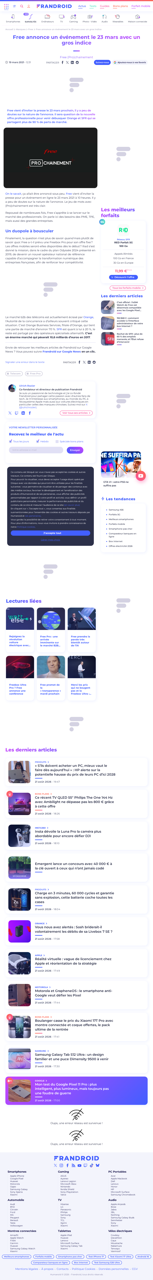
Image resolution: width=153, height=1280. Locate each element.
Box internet (116, 541)
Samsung (66, 1215)
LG (62, 1207)
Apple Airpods (118, 1204)
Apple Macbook (119, 1178)
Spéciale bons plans (71, 441)
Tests (92, 6)
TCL (62, 1220)
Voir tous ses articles (75, 412)
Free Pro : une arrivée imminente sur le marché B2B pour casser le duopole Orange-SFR (50, 641)
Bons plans (120, 6)
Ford (12, 1212)
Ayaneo (64, 1178)
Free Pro (35, 373)
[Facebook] (67, 1165)
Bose (113, 1207)
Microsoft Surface (120, 1192)
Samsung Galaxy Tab (71, 1246)
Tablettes (64, 1231)
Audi (12, 1204)
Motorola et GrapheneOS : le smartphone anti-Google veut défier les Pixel (73, 993)
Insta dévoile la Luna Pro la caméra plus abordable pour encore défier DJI (68, 834)
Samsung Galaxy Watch (22, 1248)
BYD (12, 1207)
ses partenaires (33, 516)
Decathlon (116, 1238)
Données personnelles (114, 1269)
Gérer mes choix (50, 539)
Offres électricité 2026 (121, 546)
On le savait (13, 193)
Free (30, 29)
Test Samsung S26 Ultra (107, 1262)
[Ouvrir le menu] (6, 6)
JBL (113, 1212)
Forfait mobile (140, 6)
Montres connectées (22, 1231)
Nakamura (116, 1246)
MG (12, 1215)
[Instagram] (61, 1165)
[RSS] (73, 1165)
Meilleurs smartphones (121, 519)
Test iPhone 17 (96, 1256)
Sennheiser (116, 1220)
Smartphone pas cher (120, 528)
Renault (14, 1220)
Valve (63, 1194)
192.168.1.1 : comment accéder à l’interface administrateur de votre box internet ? (130, 322)
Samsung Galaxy (19, 1189)
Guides (104, 6)
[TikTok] (91, 1165)
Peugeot (14, 1217)
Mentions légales (26, 1269)
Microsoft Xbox (68, 1184)
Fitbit (13, 1240)
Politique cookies (26, 527)
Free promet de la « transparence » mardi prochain (50, 689)
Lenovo (114, 1184)
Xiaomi (13, 1194)
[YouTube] (79, 1165)
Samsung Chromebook (123, 1194)
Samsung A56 (116, 509)
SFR (59, 329)
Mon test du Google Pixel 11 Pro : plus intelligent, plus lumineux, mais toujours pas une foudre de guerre (72, 1088)
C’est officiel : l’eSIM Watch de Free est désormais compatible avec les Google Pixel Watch (129, 307)
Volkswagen (16, 1225)
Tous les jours (21, 441)
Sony (63, 1217)
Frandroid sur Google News (62, 351)
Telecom (15, 373)
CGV (135, 1269)
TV (60, 1200)
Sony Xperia (16, 1192)
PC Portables (117, 1171)
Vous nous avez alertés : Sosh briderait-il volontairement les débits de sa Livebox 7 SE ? (74, 929)
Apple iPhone (17, 1176)
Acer (113, 1176)
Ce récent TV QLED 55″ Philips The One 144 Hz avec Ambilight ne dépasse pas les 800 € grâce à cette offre (74, 802)
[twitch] (16, 413)
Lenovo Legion (68, 1181)
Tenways (115, 1248)
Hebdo (44, 441)
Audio (112, 1200)
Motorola (15, 1184)
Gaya (113, 1240)
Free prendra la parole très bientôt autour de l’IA (80, 641)
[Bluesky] (97, 1165)
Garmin (14, 1243)
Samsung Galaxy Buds (122, 1217)
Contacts (63, 1269)
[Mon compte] (28, 6)
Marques (21, 29)
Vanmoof (115, 1251)
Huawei (14, 1181)
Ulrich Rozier (27, 385)
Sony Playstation (69, 1192)
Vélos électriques (120, 1231)
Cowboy (115, 1235)
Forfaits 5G (114, 514)
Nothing (115, 1215)
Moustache (116, 1243)
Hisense (65, 1204)
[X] (55, 1165)
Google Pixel (16, 1178)
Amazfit (14, 1235)
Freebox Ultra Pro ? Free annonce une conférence (17, 689)
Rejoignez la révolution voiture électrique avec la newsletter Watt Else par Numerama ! (19, 641)
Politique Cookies (83, 1269)
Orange (88, 317)
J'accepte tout (52, 533)
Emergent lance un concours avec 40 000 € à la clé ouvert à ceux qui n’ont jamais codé (73, 866)
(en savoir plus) (72, 505)
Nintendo (65, 1186)
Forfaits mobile (117, 524)
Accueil (9, 29)
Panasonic (66, 1209)
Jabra (113, 1209)
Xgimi (64, 1223)
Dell (113, 1181)
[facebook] (29, 413)
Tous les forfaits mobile (126, 288)
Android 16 (143, 1256)
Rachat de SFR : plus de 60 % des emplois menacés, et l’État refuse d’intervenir (130, 338)
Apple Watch (17, 1238)
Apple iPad (66, 1235)
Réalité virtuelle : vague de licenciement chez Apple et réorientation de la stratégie (73, 961)
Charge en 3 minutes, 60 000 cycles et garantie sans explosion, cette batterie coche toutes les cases (74, 897)
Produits (41, 762)
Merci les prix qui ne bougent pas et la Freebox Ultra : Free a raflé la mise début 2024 (81, 689)
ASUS (63, 1176)
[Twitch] (85, 1165)
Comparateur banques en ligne (50, 1262)
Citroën (14, 1209)
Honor (114, 1186)
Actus (82, 6)
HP (112, 1189)
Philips (64, 1212)
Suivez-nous (102, 62)
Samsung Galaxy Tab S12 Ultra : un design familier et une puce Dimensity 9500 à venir (71, 1057)
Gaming (63, 1171)
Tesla (12, 1223)
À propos (47, 1269)
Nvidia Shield (67, 1189)
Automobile (16, 1200)
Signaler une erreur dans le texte (25, 362)
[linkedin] (23, 413)
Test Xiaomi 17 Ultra (120, 1256)
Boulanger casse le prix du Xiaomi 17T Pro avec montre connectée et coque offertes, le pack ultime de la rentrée (74, 1025)
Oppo (13, 1186)
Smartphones (17, 1171)
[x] (10, 413)
